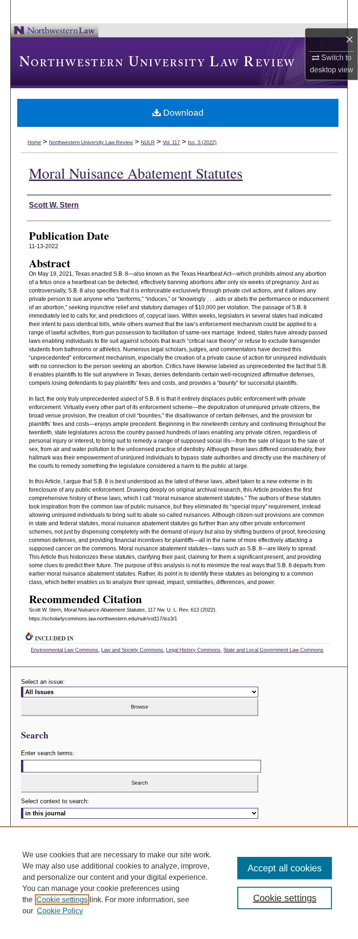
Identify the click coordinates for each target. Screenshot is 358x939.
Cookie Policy (60, 911)
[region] (179, 882)
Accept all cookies (285, 868)
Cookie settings (62, 900)
